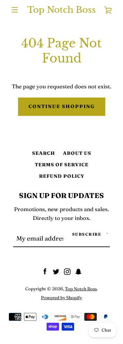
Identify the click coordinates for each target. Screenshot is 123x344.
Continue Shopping (62, 106)
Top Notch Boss (61, 10)
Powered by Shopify (61, 297)
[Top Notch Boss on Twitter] (56, 271)
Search (43, 153)
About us (77, 153)
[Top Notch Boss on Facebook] (45, 271)
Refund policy (61, 176)
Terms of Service (62, 165)
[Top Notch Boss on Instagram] (67, 271)
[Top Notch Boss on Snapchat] (78, 271)
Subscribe (86, 234)
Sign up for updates (61, 195)
